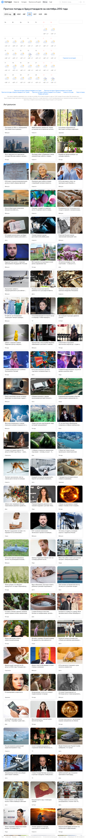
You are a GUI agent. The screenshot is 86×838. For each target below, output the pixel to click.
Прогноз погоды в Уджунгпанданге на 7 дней (15, 92)
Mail (3, 836)
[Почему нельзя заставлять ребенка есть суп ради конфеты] (43, 283)
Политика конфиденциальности (33, 836)
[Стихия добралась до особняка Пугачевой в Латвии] (16, 363)
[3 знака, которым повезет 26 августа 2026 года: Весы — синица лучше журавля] (16, 444)
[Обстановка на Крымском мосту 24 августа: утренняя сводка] (69, 579)
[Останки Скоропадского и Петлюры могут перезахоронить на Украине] (69, 686)
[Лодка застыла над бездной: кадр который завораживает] (43, 417)
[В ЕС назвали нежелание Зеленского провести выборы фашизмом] (43, 525)
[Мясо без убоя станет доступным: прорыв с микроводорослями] (69, 552)
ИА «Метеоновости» (79, 836)
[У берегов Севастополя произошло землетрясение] (69, 444)
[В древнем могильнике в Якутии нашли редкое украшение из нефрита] (69, 390)
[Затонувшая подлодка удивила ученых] (69, 310)
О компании (8, 836)
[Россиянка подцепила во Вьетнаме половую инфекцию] (69, 121)
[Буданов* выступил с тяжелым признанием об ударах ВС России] (16, 256)
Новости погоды (68, 92)
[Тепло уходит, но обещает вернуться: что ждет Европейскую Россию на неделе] (16, 579)
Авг (24, 14)
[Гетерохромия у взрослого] (16, 686)
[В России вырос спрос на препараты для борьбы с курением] (69, 175)
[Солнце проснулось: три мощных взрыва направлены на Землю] (69, 713)
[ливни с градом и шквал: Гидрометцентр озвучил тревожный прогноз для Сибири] (16, 337)
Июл (19, 14)
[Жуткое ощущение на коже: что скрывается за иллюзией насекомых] (16, 525)
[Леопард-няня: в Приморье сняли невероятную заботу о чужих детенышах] (43, 148)
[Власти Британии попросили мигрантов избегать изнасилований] (16, 202)
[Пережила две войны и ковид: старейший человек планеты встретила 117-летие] (43, 175)
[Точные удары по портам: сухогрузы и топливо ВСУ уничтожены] (43, 821)
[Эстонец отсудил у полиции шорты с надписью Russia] (69, 525)
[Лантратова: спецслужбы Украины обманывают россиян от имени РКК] (43, 337)
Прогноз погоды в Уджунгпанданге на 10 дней (46, 92)
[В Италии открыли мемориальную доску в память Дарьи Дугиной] (16, 175)
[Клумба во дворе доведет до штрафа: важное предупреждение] (69, 148)
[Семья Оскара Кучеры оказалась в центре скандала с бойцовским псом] (43, 767)
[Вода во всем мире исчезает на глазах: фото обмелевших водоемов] (69, 821)
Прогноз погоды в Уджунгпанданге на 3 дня (27, 90)
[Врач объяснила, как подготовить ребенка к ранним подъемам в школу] (43, 579)
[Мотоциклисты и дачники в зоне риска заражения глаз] (43, 256)
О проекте (22, 836)
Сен (29, 14)
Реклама (14, 836)
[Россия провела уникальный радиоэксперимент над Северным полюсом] (16, 740)
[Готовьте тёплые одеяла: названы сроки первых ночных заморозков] (16, 605)
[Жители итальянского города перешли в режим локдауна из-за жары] (16, 417)
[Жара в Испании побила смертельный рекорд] (16, 632)
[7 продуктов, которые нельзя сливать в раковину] (69, 471)
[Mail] (2, 2)
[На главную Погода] (8, 2)
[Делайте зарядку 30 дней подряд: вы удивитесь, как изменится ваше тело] (43, 632)
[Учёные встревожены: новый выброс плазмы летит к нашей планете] (69, 498)
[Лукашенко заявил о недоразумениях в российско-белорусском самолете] (16, 283)
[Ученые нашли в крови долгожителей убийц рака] (43, 229)
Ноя (40, 14)
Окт (34, 14)
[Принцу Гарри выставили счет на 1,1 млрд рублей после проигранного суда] (43, 552)
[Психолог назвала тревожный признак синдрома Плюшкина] (69, 283)
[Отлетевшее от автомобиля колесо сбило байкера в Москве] (16, 794)
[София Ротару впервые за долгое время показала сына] (69, 363)
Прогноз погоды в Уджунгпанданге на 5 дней (58, 90)
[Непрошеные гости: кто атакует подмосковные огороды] (43, 686)
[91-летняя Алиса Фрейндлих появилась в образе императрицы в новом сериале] (69, 417)
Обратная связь (62, 836)
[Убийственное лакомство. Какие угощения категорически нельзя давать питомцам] (43, 121)
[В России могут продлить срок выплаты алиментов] (69, 659)
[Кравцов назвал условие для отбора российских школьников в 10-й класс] (69, 632)
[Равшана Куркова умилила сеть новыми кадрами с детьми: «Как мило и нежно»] (43, 498)
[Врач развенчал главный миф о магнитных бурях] (43, 713)
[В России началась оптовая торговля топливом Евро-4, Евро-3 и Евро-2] (43, 363)
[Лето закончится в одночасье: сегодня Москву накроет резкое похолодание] (16, 148)
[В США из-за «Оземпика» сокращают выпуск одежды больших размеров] (16, 310)
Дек (45, 14)
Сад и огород (80, 92)
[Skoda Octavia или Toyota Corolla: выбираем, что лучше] (69, 740)
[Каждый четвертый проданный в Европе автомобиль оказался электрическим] (43, 471)
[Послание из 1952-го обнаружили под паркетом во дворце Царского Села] (16, 121)
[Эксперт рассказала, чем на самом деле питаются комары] (16, 471)
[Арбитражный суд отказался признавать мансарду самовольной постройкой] (69, 767)
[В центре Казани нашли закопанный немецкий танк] (69, 229)
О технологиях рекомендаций (50, 836)
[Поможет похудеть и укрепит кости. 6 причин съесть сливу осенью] (43, 202)
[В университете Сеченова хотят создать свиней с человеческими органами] (69, 202)
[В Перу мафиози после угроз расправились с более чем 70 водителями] (69, 794)
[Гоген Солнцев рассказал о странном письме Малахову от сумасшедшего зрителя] (43, 740)
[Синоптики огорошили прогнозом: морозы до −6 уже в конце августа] (69, 337)
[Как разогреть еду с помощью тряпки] (43, 794)
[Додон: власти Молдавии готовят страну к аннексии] (43, 659)
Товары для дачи (43, 94)
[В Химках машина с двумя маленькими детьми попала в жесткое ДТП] (43, 390)
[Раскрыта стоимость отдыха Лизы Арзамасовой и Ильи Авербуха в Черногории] (69, 605)
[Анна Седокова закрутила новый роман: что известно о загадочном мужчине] (16, 821)
